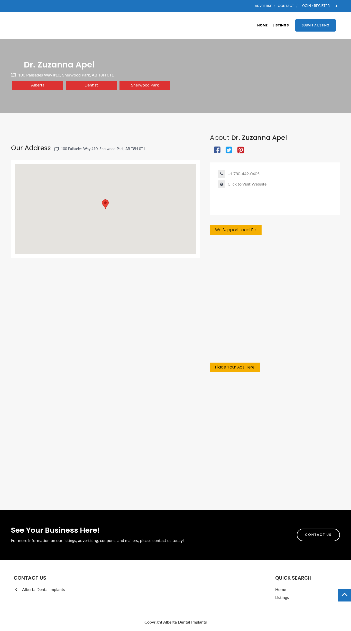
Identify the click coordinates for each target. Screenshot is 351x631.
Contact (286, 6)
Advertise (263, 6)
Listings (281, 25)
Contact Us (318, 534)
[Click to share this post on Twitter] (229, 150)
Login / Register (315, 5)
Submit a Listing (315, 25)
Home (262, 25)
